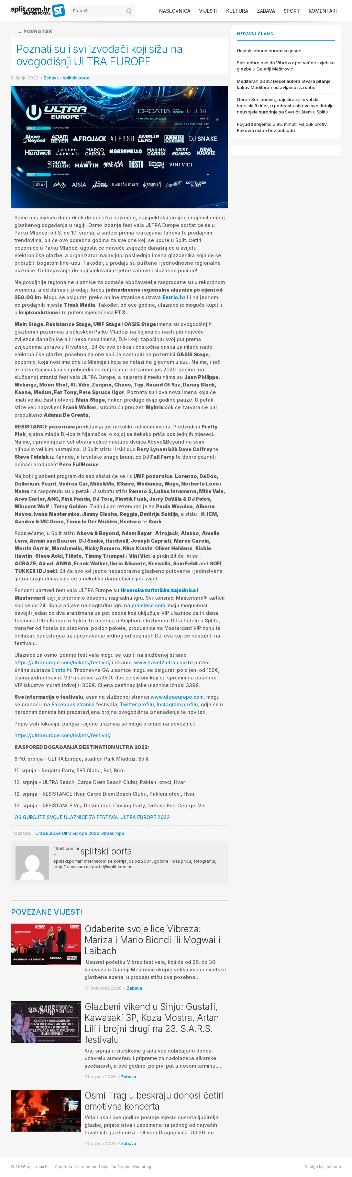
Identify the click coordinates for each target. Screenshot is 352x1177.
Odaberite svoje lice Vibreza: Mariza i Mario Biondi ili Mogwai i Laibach (153, 940)
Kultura (237, 11)
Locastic (332, 1166)
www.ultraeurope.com (177, 697)
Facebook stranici (73, 704)
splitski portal (76, 77)
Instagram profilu (177, 704)
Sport (292, 11)
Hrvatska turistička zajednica (158, 590)
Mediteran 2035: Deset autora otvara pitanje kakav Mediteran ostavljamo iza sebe (284, 84)
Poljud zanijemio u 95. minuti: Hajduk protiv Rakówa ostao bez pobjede (282, 127)
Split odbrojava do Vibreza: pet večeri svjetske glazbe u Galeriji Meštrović (286, 66)
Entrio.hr (174, 297)
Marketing (141, 1166)
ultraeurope (112, 833)
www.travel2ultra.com (160, 662)
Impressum (85, 1166)
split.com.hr (38, 11)
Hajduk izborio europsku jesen (269, 50)
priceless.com (148, 605)
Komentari (323, 11)
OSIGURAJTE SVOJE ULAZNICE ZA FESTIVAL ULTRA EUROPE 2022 (92, 817)
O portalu (63, 1166)
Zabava (266, 11)
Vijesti (208, 11)
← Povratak (35, 31)
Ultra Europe (48, 833)
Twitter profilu (137, 704)
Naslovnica (174, 11)
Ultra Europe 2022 (80, 833)
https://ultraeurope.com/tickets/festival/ (62, 662)
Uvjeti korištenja (114, 1166)
